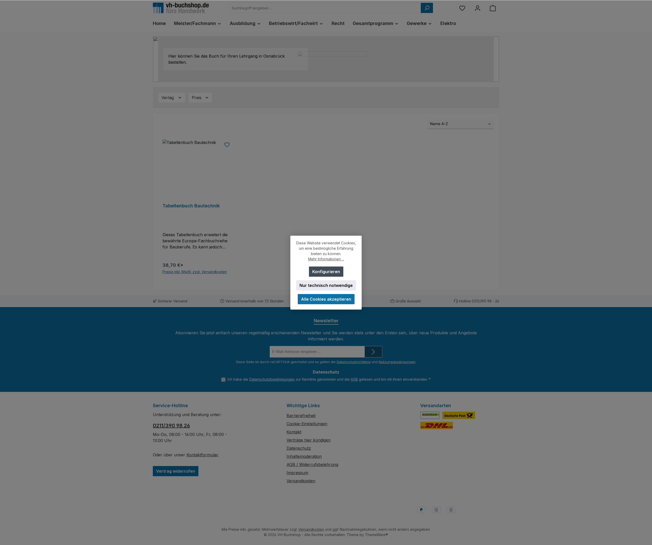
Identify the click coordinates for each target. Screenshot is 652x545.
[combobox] (325, 8)
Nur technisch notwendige (326, 285)
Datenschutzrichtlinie (354, 362)
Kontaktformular (202, 454)
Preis (197, 97)
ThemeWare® (376, 535)
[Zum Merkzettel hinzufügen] (227, 144)
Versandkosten (301, 480)
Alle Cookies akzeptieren (326, 299)
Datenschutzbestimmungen (272, 379)
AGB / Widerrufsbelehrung (312, 464)
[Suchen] (427, 8)
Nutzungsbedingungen (397, 362)
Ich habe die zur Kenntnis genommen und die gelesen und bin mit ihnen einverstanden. (329, 379)
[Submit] (373, 351)
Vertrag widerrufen (175, 471)
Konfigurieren (326, 271)
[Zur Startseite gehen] (181, 8)
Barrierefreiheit (301, 415)
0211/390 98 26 (171, 425)
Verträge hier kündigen (309, 440)
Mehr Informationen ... (326, 259)
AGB (354, 379)
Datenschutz (299, 448)
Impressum (297, 472)
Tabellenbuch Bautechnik (191, 205)
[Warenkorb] (492, 8)
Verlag (168, 97)
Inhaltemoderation (304, 456)
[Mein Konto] (477, 8)
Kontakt (294, 431)
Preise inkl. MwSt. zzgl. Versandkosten (194, 272)
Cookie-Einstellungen (307, 423)
